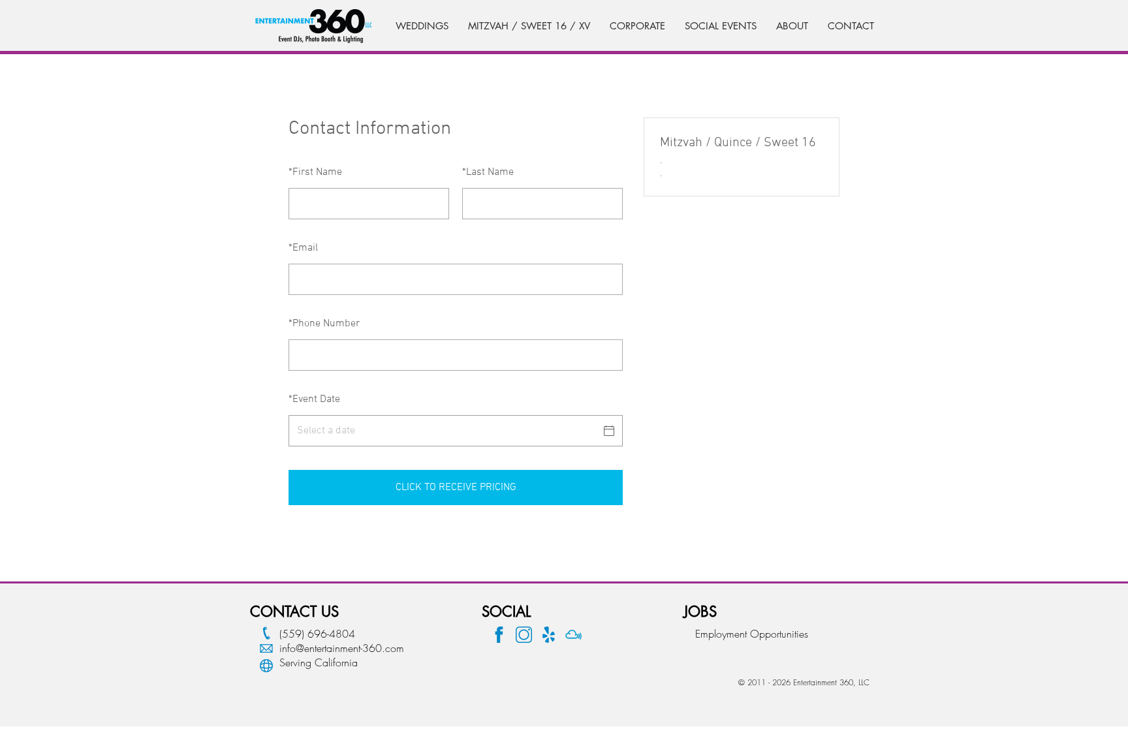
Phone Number (324, 323)
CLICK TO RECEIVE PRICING (456, 487)
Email (303, 248)
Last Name (488, 172)
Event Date (314, 399)
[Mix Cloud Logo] (573, 635)
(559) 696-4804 (317, 634)
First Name (315, 172)
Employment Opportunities (751, 634)
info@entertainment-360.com (341, 648)
